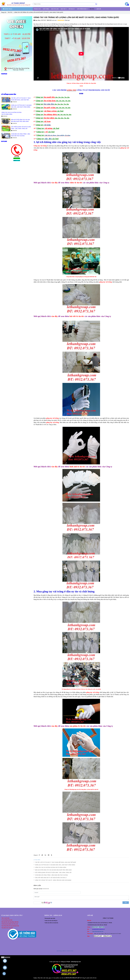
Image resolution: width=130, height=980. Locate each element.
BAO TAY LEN (55, 9)
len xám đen (49, 104)
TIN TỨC (92, 9)
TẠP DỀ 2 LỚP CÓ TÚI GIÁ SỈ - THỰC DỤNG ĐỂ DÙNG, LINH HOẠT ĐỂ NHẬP (55, 862)
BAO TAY (63, 9)
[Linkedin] (45, 855)
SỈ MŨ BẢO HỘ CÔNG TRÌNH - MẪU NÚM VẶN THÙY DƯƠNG (51, 875)
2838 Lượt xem (52, 20)
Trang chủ (3, 12)
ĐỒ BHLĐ (71, 9)
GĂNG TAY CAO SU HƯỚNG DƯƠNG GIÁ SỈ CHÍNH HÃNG (50, 867)
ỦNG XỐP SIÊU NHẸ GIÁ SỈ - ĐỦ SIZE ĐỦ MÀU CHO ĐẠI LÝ (51, 877)
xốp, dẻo (48, 139)
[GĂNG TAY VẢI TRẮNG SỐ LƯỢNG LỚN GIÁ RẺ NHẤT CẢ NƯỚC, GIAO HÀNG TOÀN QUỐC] (16, 4)
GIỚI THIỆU (46, 9)
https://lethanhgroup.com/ (97, 931)
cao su (57, 135)
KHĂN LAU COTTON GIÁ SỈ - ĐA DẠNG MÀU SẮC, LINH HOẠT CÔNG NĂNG (55, 864)
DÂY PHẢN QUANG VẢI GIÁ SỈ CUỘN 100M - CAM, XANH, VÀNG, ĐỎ (53, 872)
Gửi (126, 902)
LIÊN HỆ (99, 9)
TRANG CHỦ (37, 9)
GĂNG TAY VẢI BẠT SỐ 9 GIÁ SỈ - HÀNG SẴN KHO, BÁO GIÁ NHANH (53, 880)
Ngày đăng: (38, 20)
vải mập (47, 125)
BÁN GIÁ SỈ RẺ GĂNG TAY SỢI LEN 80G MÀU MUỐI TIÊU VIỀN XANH (53, 870)
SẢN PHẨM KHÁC (82, 9)
